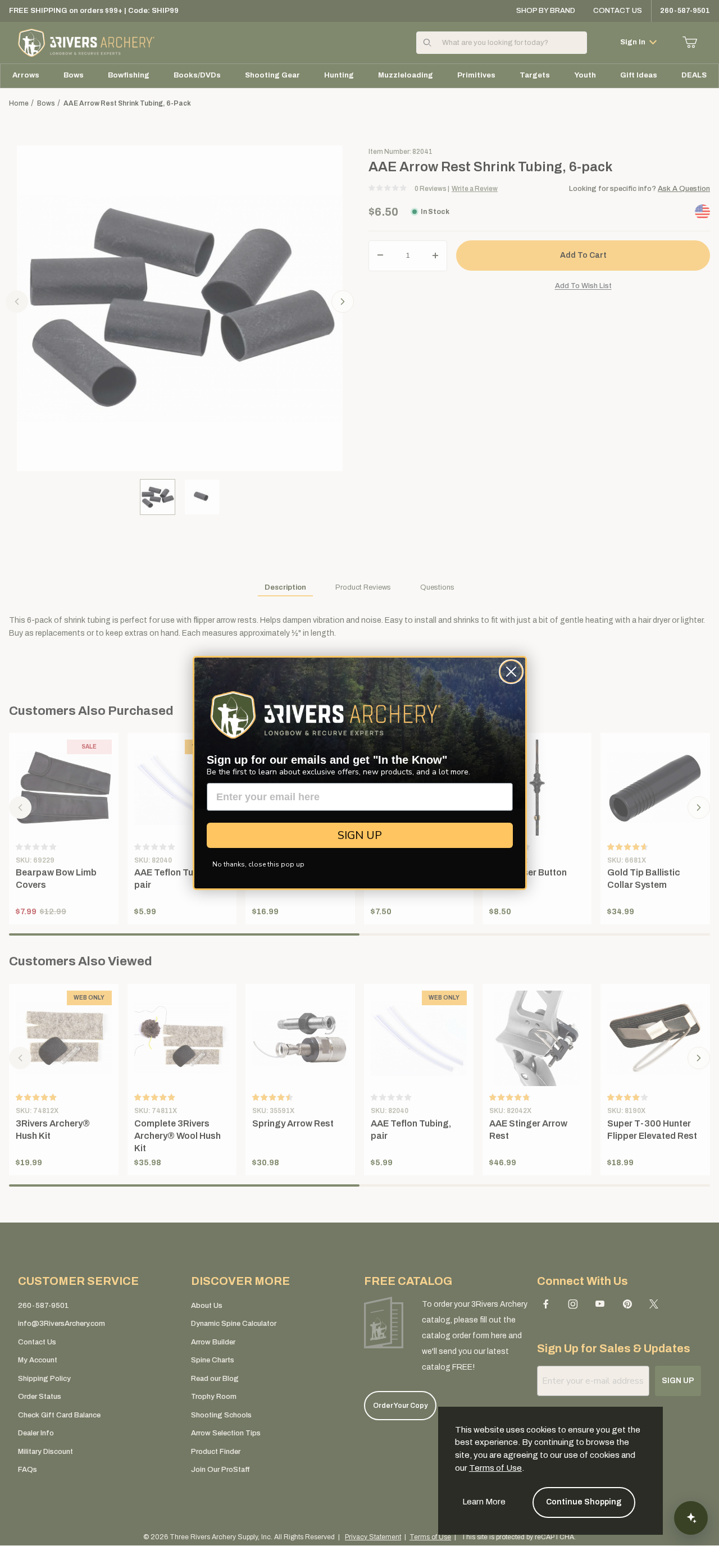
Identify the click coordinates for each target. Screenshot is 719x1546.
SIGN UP (360, 835)
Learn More (484, 1501)
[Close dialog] (511, 671)
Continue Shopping (584, 1502)
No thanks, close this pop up (258, 864)
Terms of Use (495, 1467)
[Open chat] (691, 1518)
